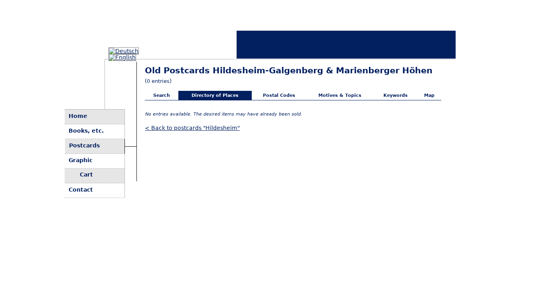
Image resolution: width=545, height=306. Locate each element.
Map (429, 95)
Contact (81, 189)
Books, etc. (86, 131)
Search (161, 95)
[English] (122, 57)
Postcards (84, 145)
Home (78, 116)
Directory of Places (215, 95)
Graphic (81, 160)
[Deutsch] (123, 51)
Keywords (395, 95)
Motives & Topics (339, 95)
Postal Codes (279, 95)
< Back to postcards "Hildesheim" (192, 128)
